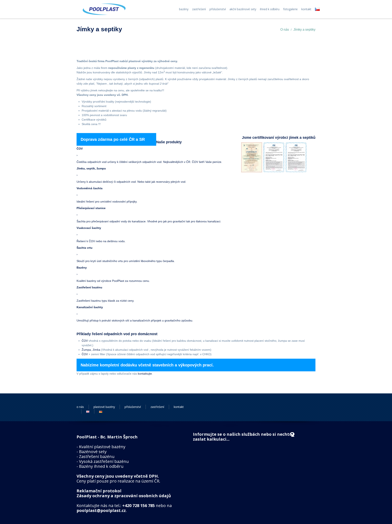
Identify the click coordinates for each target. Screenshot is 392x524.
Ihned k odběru (270, 9)
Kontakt (306, 9)
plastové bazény (104, 407)
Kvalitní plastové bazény (102, 446)
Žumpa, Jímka (91, 349)
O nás (284, 29)
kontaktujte (145, 373)
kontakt (179, 407)
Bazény (183, 9)
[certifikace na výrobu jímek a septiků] (251, 157)
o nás (80, 407)
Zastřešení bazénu (97, 456)
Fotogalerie (290, 9)
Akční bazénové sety (242, 9)
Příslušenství (217, 9)
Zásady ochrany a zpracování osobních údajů (124, 495)
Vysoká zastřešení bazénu (104, 461)
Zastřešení (199, 9)
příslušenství (133, 407)
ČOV (85, 340)
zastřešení (157, 407)
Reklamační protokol (99, 491)
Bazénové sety (93, 451)
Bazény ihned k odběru (101, 466)
